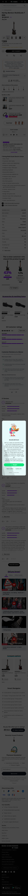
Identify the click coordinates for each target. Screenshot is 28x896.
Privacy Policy (16, 472)
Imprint (10, 472)
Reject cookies (10, 468)
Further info (18, 468)
